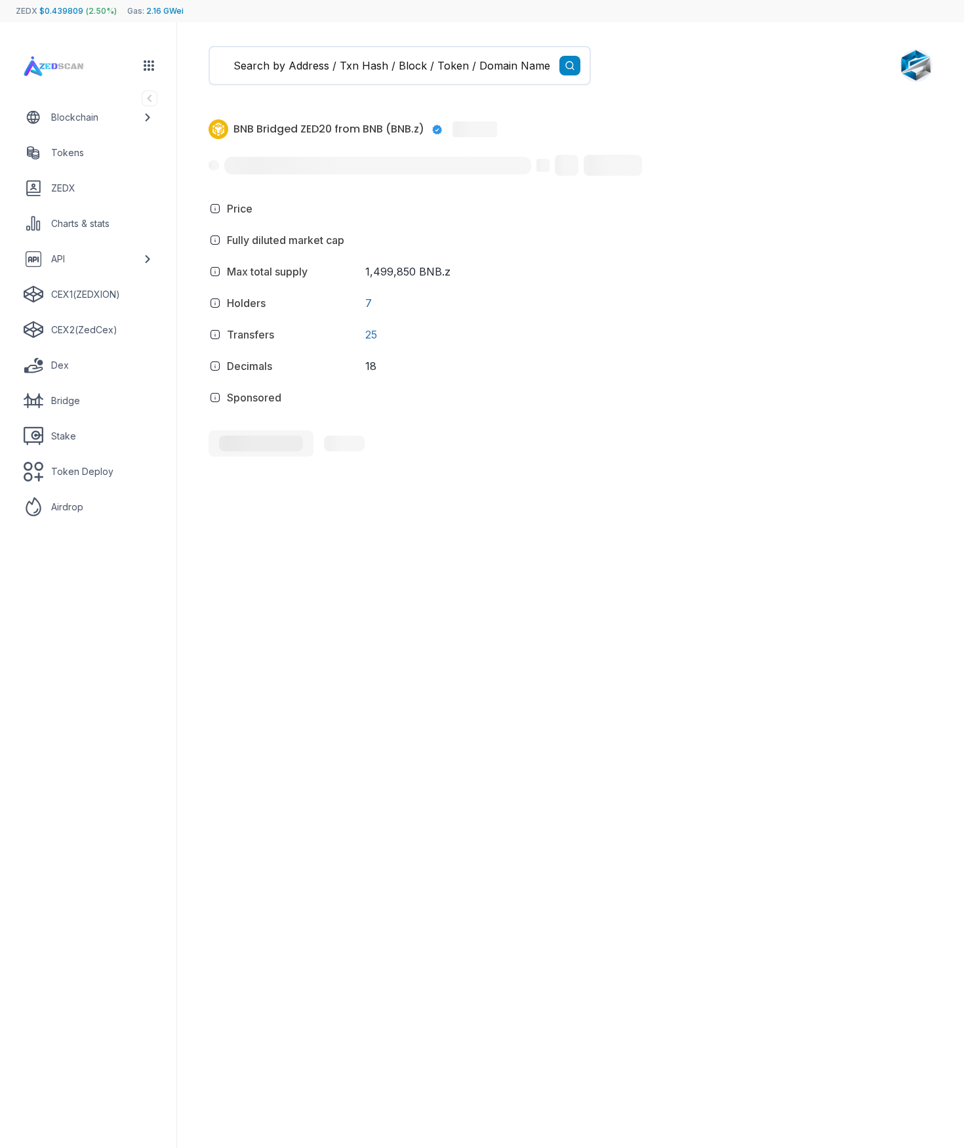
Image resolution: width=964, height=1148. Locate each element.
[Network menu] (149, 65)
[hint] (215, 208)
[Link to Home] (66, 67)
